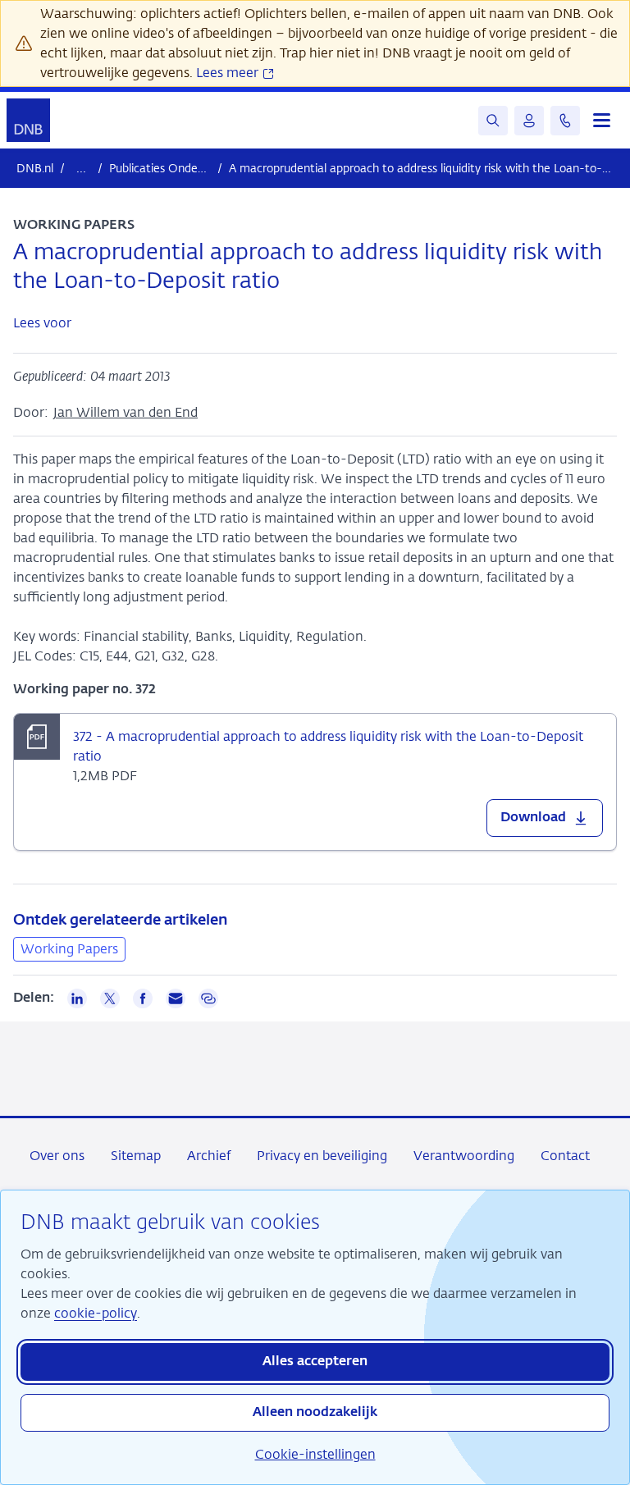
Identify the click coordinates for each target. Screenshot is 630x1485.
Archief (209, 1155)
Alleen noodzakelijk (315, 1412)
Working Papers (69, 949)
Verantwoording (463, 1155)
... (81, 168)
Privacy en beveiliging (322, 1155)
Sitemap (136, 1155)
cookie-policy (95, 1313)
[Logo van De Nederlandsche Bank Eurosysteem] (28, 120)
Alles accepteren (315, 1361)
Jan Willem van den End (125, 412)
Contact (565, 1155)
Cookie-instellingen (315, 1454)
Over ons (57, 1155)
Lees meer (229, 72)
